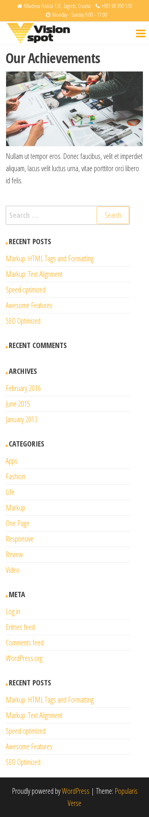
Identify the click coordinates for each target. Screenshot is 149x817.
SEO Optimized (23, 321)
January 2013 (21, 419)
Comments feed (25, 642)
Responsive (20, 539)
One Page (17, 523)
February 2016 (23, 388)
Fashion (15, 476)
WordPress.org (24, 658)
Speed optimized (25, 290)
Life (10, 492)
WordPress (75, 791)
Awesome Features (29, 305)
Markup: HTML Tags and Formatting (50, 258)
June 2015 (18, 404)
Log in (13, 611)
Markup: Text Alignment (34, 274)
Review (14, 554)
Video (12, 570)
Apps (12, 461)
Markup (15, 507)
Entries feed (20, 627)
